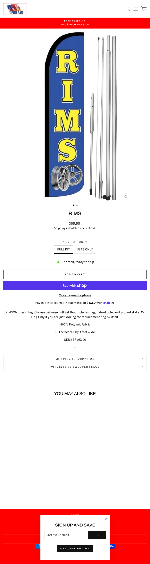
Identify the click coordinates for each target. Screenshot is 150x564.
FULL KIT (63, 249)
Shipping (59, 228)
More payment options (75, 295)
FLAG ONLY (85, 249)
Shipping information (75, 359)
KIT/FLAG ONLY (75, 242)
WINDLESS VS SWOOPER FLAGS (75, 367)
